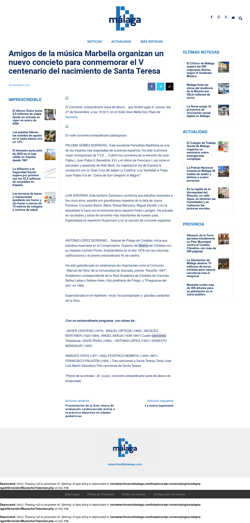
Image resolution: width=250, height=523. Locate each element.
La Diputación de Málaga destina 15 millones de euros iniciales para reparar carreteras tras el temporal (201, 268)
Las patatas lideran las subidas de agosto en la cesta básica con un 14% (27, 137)
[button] (240, 18)
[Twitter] (226, 17)
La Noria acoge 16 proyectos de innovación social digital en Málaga (199, 111)
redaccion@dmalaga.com (125, 464)
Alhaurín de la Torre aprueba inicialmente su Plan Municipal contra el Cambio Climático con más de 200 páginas (201, 243)
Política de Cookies (134, 494)
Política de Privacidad (100, 494)
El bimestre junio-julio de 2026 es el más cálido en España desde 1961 (27, 155)
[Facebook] (211, 17)
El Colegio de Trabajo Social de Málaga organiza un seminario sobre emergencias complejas (201, 151)
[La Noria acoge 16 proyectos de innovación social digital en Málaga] (223, 110)
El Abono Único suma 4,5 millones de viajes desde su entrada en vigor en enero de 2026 (27, 117)
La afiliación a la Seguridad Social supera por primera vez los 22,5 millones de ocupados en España (26, 177)
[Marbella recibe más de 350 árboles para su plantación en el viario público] (223, 288)
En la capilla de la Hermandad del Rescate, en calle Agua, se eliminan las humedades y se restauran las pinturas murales (201, 198)
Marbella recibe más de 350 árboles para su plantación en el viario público (200, 290)
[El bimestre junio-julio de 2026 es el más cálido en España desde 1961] (50, 154)
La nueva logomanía (159, 405)
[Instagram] (218, 17)
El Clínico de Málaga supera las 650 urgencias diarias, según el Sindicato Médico (200, 69)
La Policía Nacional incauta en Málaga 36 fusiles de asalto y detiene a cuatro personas (201, 174)
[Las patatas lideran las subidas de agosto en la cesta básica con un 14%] (50, 136)
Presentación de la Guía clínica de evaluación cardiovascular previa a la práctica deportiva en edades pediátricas (90, 411)
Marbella (71, 117)
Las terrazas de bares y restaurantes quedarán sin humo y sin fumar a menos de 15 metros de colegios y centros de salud (27, 201)
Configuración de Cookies (169, 494)
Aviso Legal (72, 494)
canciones (159, 335)
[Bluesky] (233, 17)
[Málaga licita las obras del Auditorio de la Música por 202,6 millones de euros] (223, 88)
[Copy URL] (169, 86)
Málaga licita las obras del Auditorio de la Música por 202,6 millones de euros (200, 91)
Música (143, 245)
